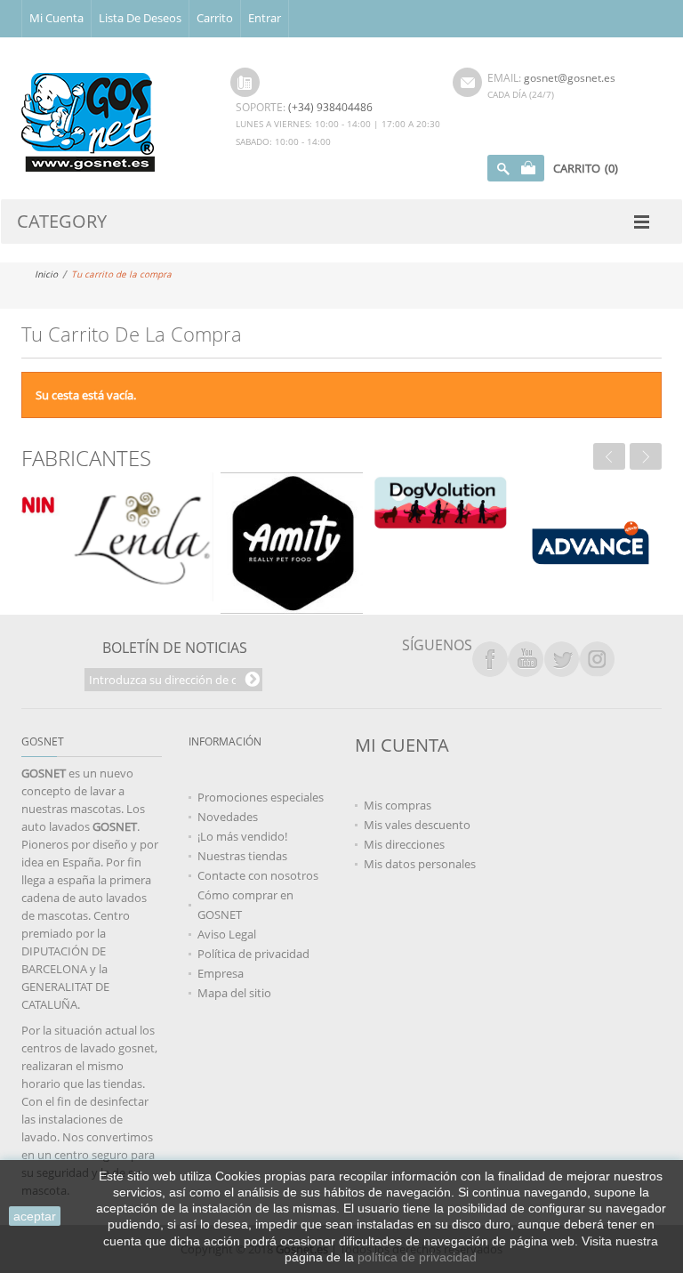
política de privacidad (417, 1257)
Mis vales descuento (417, 825)
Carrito (215, 18)
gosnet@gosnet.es (569, 77)
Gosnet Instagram (597, 659)
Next (646, 456)
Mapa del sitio (234, 993)
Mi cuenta (56, 18)
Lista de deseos (140, 18)
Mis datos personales (420, 864)
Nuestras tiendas (242, 856)
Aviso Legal (226, 934)
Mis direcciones (404, 844)
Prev (609, 456)
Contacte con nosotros (257, 875)
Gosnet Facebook (490, 659)
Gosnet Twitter (561, 659)
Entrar (264, 18)
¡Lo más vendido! (242, 836)
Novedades (227, 817)
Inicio (46, 274)
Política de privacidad (253, 954)
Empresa (220, 973)
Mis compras (397, 805)
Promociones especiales (260, 797)
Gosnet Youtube (525, 659)
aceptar (34, 1216)
